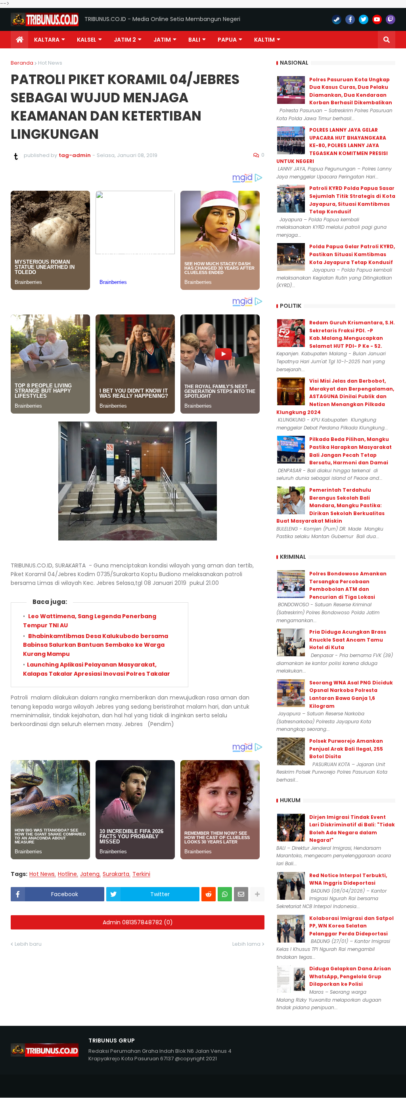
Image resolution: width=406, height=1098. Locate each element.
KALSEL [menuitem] (86, 40)
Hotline (67, 874)
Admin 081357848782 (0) (138, 922)
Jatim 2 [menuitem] (125, 40)
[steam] (336, 19)
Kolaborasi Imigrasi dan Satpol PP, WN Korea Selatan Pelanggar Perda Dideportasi (351, 926)
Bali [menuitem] (194, 40)
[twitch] (390, 19)
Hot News (50, 63)
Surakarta (116, 874)
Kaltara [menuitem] (46, 40)
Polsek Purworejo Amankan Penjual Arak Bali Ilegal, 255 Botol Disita (346, 749)
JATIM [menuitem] (162, 40)
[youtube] (377, 19)
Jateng (90, 874)
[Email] (241, 894)
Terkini (141, 874)
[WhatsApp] (225, 894)
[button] (386, 39)
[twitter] (363, 19)
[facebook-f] (350, 19)
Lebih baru (28, 944)
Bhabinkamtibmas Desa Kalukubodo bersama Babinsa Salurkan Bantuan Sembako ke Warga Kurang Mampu (95, 645)
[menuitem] (19, 39)
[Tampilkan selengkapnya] (257, 894)
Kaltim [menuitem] (264, 40)
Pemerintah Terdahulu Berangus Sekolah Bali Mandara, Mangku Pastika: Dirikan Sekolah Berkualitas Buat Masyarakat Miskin (330, 505)
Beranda (22, 63)
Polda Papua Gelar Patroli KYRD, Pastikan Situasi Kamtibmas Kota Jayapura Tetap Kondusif (352, 254)
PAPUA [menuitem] (227, 40)
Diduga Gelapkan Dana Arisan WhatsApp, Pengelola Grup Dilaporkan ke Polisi (350, 976)
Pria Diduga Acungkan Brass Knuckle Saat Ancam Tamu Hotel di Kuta (347, 640)
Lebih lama (246, 944)
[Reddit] (208, 894)
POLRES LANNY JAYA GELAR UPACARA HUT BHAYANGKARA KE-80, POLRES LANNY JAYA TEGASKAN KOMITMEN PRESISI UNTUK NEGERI (332, 145)
